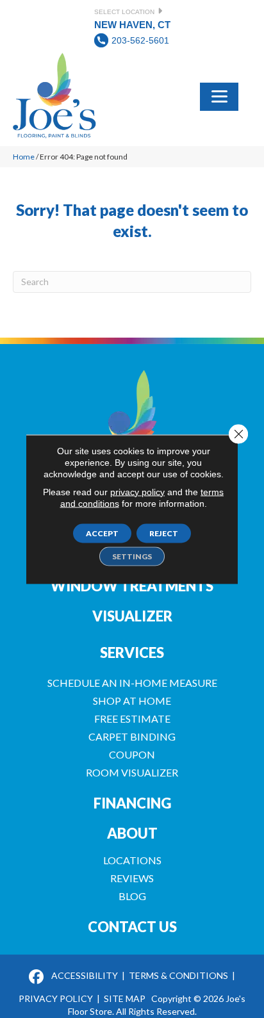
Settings (132, 556)
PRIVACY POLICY (56, 998)
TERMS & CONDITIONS (178, 975)
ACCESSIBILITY (84, 975)
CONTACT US (132, 926)
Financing (132, 803)
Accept (102, 533)
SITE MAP (124, 998)
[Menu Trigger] (219, 95)
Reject (163, 533)
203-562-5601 (140, 40)
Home (24, 156)
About (132, 833)
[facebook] (36, 977)
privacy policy (137, 491)
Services (132, 652)
